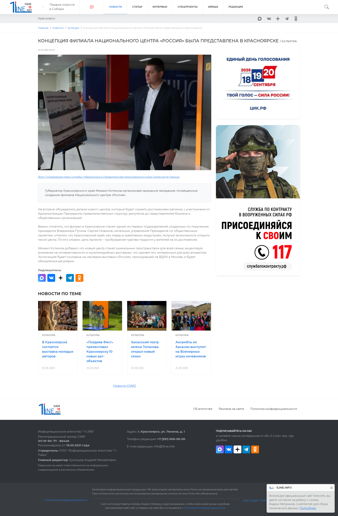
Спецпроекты (188, 6)
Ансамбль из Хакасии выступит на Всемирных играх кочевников (190, 349)
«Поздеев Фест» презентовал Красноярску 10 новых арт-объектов (99, 351)
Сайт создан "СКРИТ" (257, 500)
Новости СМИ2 (124, 386)
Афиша (213, 6)
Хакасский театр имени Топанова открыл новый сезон (145, 349)
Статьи (137, 6)
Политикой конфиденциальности (204, 508)
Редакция (235, 6)
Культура (48, 335)
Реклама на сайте (231, 409)
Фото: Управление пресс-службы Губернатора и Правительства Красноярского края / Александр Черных (109, 176)
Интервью (160, 6)
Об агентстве (202, 409)
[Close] (331, 488)
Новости (115, 6)
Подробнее (307, 508)
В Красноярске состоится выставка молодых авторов (57, 349)
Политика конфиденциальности (273, 409)
